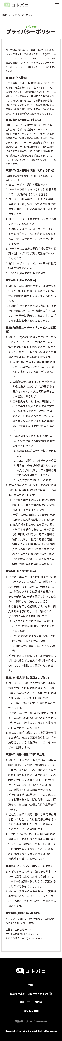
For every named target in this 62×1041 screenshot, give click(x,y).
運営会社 (19, 1021)
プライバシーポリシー (36, 1021)
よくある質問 (31, 1010)
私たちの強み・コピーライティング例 (31, 993)
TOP (4, 14)
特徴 (30, 984)
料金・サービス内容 (31, 1002)
